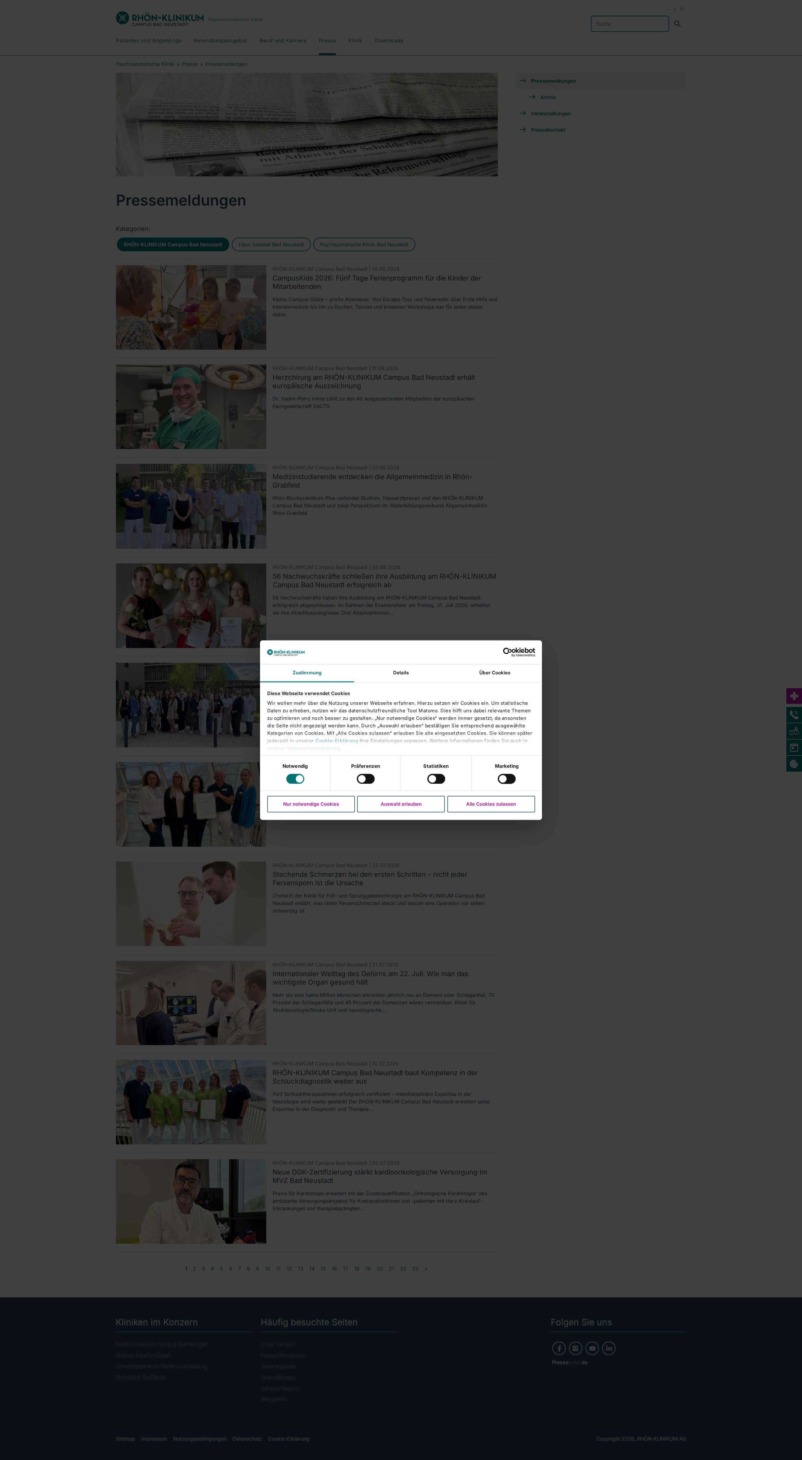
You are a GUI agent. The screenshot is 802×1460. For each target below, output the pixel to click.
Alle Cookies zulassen (491, 804)
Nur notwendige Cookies (311, 804)
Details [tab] (401, 673)
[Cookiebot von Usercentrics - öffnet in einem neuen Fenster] (507, 652)
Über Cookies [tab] (494, 673)
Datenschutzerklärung (314, 748)
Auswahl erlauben (401, 804)
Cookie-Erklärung (336, 741)
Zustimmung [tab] (307, 673)
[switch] (366, 779)
